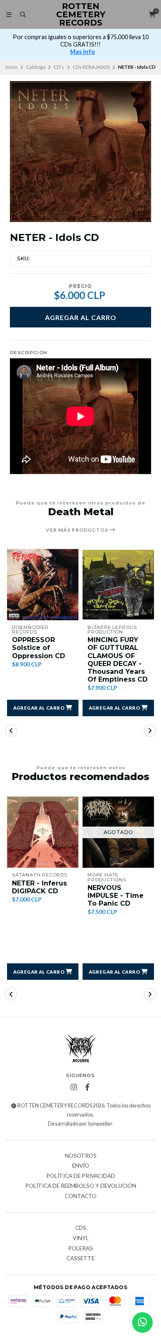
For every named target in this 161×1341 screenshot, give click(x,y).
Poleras (80, 1249)
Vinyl (81, 1238)
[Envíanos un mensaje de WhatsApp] (142, 1322)
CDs (80, 1228)
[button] (42, 708)
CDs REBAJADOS (91, 67)
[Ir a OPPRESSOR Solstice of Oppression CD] (42, 584)
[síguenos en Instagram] (73, 1087)
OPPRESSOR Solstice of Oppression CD (38, 647)
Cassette (80, 1259)
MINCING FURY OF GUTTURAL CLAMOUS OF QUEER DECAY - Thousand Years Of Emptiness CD (118, 659)
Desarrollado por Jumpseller (80, 1124)
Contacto (81, 1196)
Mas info (82, 51)
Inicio (11, 67)
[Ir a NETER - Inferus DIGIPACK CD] (42, 832)
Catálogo (35, 67)
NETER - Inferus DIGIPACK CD (39, 887)
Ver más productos (77, 530)
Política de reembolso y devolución (80, 1186)
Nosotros (81, 1156)
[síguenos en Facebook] (87, 1087)
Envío (80, 1166)
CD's (59, 67)
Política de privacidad (80, 1176)
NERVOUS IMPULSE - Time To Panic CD (116, 895)
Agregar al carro (80, 317)
